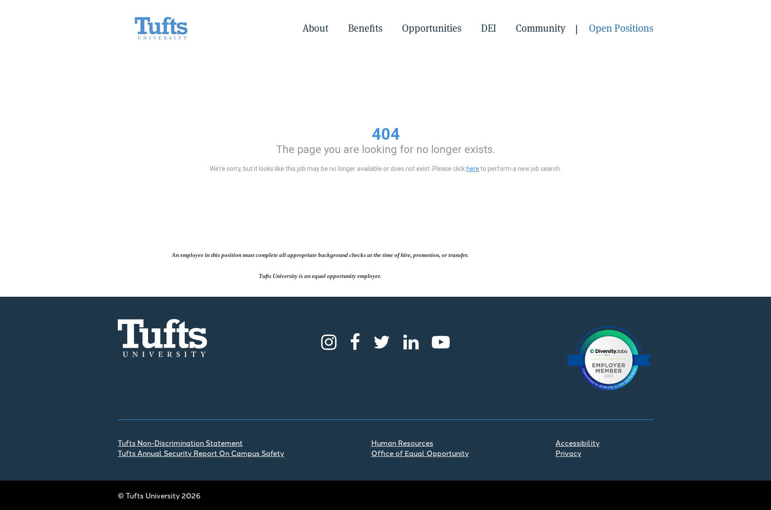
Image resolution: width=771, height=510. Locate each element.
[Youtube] (441, 340)
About (315, 28)
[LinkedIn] (411, 340)
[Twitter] (381, 340)
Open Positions (621, 28)
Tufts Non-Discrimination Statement (180, 443)
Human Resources (402, 443)
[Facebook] (355, 340)
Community (540, 28)
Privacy (568, 453)
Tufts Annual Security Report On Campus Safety (201, 453)
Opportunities (431, 28)
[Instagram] (328, 340)
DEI (488, 28)
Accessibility (577, 443)
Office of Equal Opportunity (420, 453)
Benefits (365, 28)
